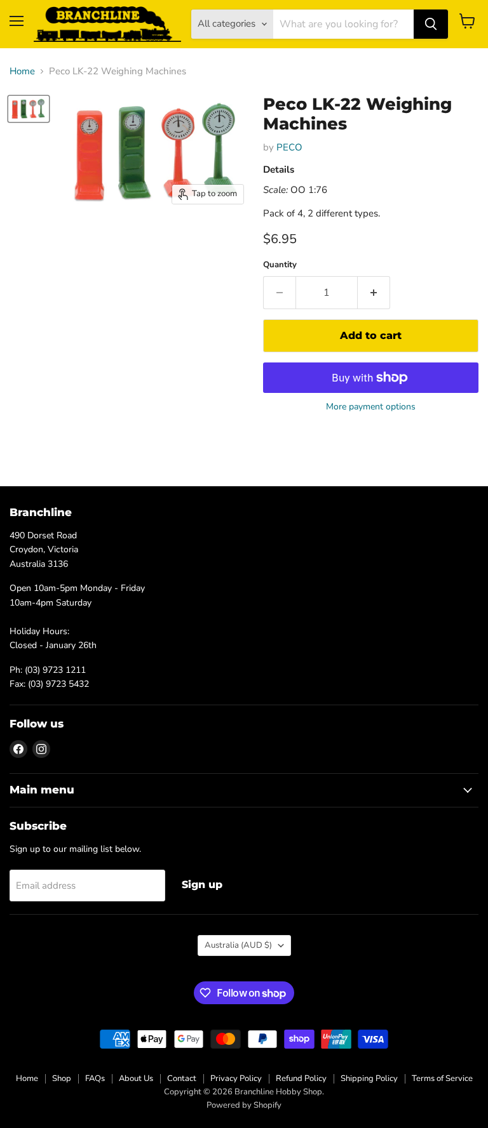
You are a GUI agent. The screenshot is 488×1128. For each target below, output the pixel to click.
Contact (181, 1078)
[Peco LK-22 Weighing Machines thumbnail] (28, 109)
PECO (289, 147)
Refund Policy (301, 1078)
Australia (238, 945)
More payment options (371, 407)
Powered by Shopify (244, 1105)
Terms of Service (442, 1078)
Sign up (202, 885)
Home (22, 71)
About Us (136, 1078)
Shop (61, 1078)
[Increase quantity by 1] (374, 292)
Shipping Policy (369, 1078)
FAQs (95, 1078)
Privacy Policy (236, 1078)
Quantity (280, 265)
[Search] (431, 24)
